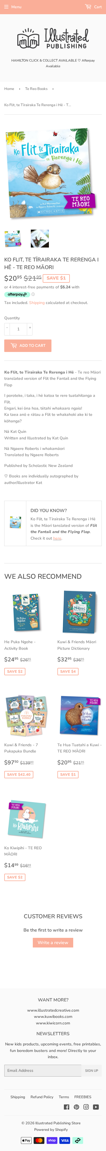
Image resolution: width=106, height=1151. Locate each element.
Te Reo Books (36, 88)
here (57, 538)
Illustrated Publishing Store (58, 1123)
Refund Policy (42, 1097)
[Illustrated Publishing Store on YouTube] (96, 1108)
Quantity (12, 318)
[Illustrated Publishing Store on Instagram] (86, 1108)
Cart (97, 7)
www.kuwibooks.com (53, 1016)
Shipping (37, 302)
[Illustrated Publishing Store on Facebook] (67, 1108)
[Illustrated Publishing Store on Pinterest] (76, 1108)
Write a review (53, 943)
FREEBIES (82, 1097)
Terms (64, 1097)
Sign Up (91, 1071)
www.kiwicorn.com (53, 1023)
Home (9, 88)
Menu (16, 7)
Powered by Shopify (51, 1129)
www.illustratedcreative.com (53, 1010)
